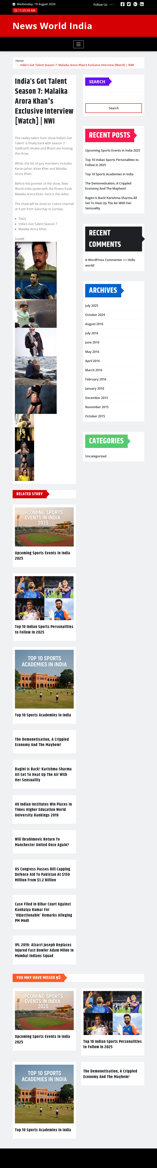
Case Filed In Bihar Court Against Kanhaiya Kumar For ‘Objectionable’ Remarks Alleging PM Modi (43, 912)
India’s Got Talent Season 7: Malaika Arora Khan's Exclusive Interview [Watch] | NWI (77, 65)
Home (20, 61)
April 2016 (92, 361)
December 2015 (96, 398)
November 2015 (97, 407)
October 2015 (95, 416)
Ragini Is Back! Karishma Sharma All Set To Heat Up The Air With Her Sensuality (43, 774)
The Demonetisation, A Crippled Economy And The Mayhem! (42, 742)
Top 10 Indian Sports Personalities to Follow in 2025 (44, 630)
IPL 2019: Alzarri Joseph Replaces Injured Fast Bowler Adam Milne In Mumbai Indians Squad (44, 950)
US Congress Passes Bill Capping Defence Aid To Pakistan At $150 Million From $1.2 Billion (42, 874)
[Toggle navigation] (78, 44)
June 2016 (92, 342)
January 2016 (94, 388)
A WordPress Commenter (103, 260)
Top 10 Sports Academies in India (43, 715)
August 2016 (94, 324)
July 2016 (91, 333)
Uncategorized (95, 456)
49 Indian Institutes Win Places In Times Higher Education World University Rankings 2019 (43, 810)
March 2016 (93, 370)
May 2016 (92, 352)
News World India (52, 26)
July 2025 (91, 305)
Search (97, 81)
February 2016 (95, 379)
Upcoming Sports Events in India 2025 (42, 556)
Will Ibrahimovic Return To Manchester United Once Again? (42, 842)
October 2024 (95, 315)
